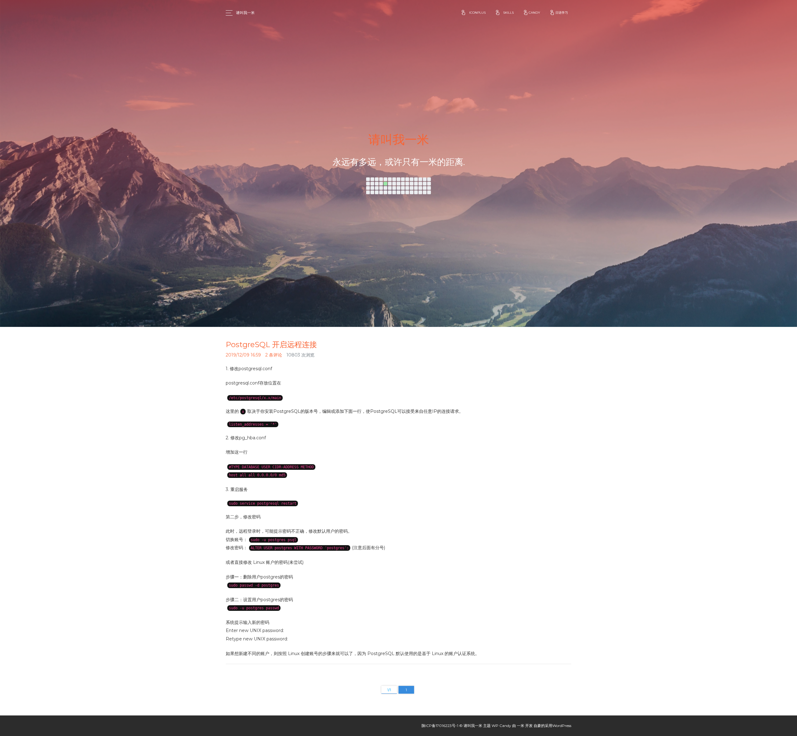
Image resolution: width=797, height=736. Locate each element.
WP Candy (501, 725)
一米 (520, 725)
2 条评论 (273, 355)
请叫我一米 (245, 12)
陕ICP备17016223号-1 (440, 725)
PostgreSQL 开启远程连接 (271, 344)
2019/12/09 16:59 (243, 355)
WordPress (561, 725)
